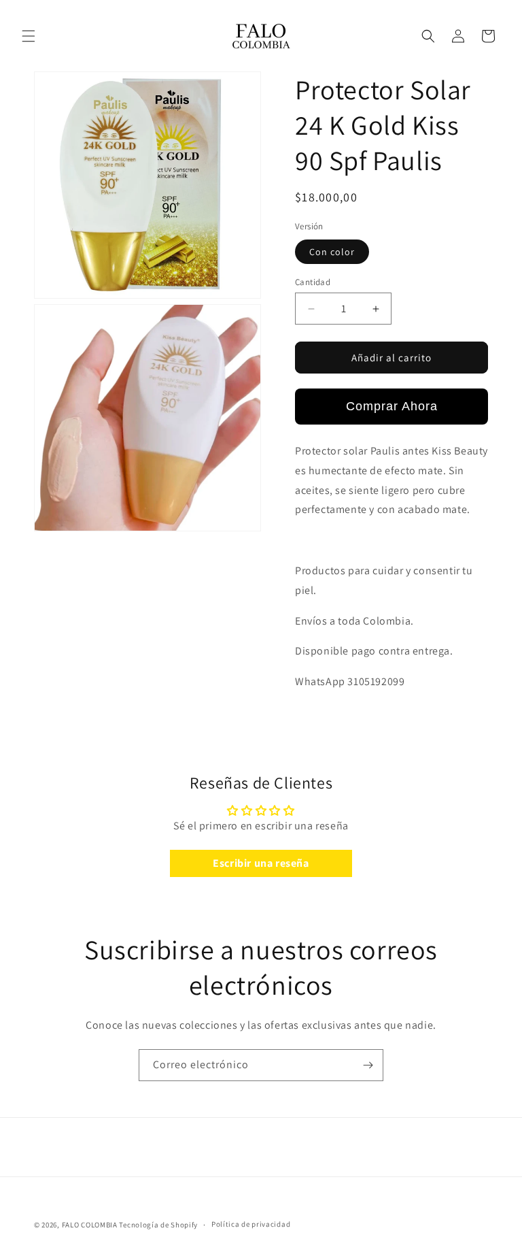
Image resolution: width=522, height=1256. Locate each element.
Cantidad (312, 282)
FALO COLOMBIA (90, 1224)
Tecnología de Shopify (158, 1224)
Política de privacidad (250, 1224)
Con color (332, 252)
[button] (29, 36)
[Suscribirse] (368, 1065)
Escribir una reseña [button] (261, 863)
